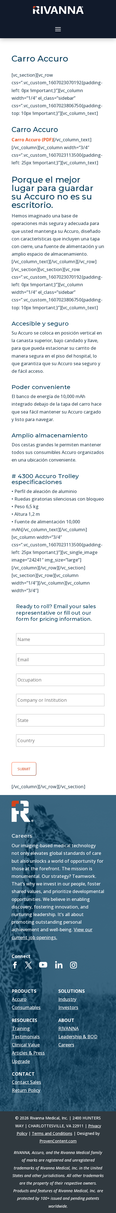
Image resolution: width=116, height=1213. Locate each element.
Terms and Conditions (52, 1133)
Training (21, 1028)
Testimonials (26, 1036)
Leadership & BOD (77, 1036)
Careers (66, 1045)
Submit (23, 768)
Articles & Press (28, 1053)
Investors (68, 1007)
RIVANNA (68, 1028)
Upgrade (21, 1061)
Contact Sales (26, 1082)
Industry (67, 999)
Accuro (19, 999)
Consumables (26, 1007)
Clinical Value (26, 1045)
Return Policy (26, 1090)
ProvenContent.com (58, 1141)
